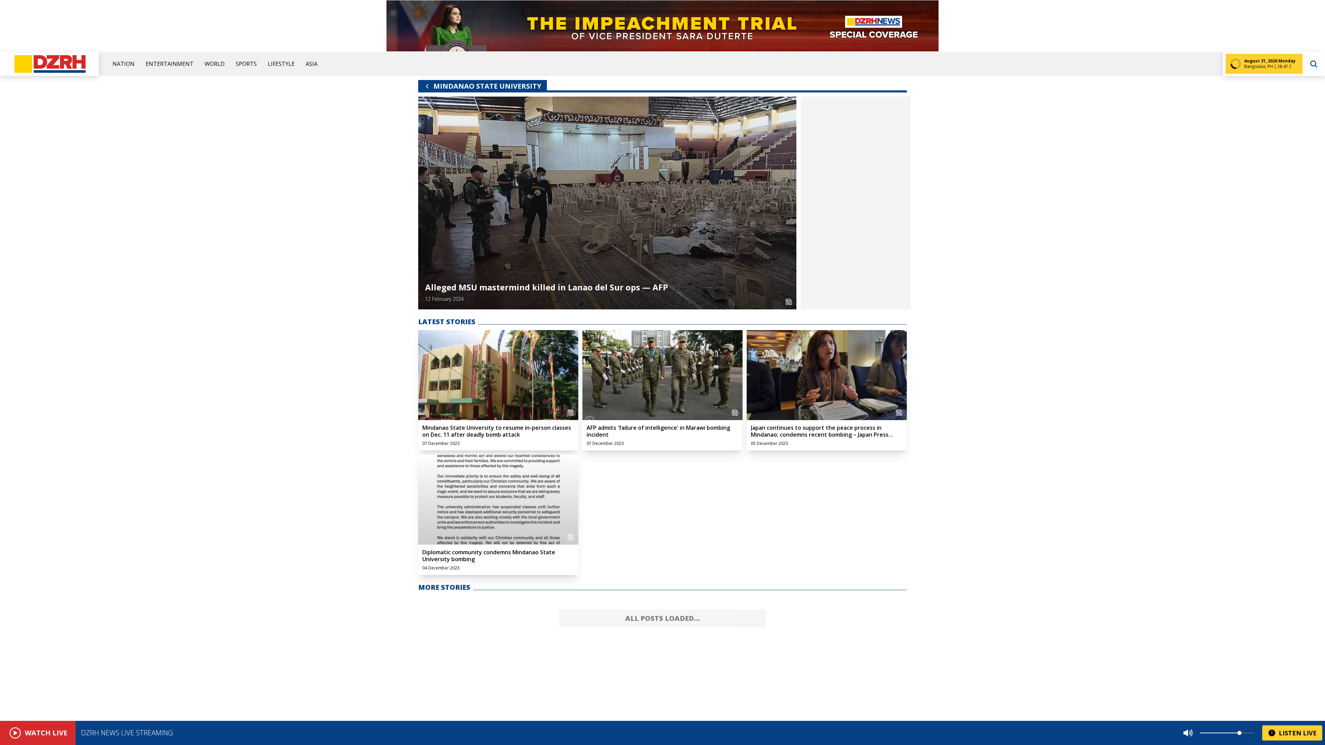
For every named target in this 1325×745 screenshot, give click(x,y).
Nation (123, 64)
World (215, 64)
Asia (311, 64)
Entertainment (170, 64)
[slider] (1239, 733)
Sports (246, 64)
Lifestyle (281, 64)
